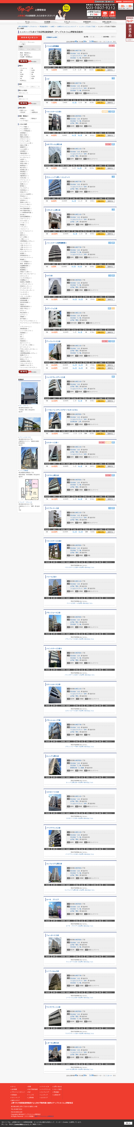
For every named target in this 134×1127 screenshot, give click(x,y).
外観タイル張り (26, 271)
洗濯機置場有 (25, 265)
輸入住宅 (23, 167)
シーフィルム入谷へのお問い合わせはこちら (79, 997)
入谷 (78, 53)
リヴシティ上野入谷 (53, 210)
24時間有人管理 (26, 361)
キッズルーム (25, 157)
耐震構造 (23, 270)
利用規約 (14, 1095)
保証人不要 (24, 145)
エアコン (23, 314)
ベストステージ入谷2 (53, 541)
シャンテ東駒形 (23, 470)
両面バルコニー (26, 249)
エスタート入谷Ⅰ (52, 442)
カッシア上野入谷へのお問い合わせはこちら (79, 782)
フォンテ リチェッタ (25, 502)
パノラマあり (24, 120)
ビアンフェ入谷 (51, 308)
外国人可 (23, 192)
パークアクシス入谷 (53, 828)
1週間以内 (35, 112)
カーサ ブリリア (52, 899)
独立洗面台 (24, 312)
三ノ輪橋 (81, 767)
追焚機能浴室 (25, 298)
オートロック (25, 347)
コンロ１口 (24, 292)
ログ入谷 (49, 275)
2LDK (22, 74)
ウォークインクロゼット (28, 321)
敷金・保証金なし (25, 53)
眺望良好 (23, 165)
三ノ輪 (79, 58)
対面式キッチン (26, 286)
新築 (29, 1086)
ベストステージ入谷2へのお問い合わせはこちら (79, 567)
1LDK (33, 70)
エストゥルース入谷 (53, 684)
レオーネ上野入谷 (52, 1043)
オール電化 (24, 237)
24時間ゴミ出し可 (26, 365)
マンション (31, 42)
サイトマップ (16, 1097)
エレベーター (25, 243)
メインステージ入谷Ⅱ (54, 648)
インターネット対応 (27, 345)
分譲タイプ (24, 161)
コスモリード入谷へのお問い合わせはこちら (79, 818)
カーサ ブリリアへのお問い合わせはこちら (79, 926)
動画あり (34, 118)
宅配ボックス (25, 351)
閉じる (128, 1123)
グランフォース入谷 (53, 612)
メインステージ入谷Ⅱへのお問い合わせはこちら (80, 675)
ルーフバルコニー (26, 231)
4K (21, 78)
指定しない (23, 110)
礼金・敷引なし (25, 55)
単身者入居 (24, 169)
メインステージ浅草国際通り (56, 243)
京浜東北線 (73, 421)
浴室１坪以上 (25, 308)
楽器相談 (23, 133)
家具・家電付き (26, 263)
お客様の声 (57, 1095)
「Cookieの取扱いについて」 (21, 1124)
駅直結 (23, 186)
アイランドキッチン (27, 290)
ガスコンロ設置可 (26, 194)
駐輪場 (23, 259)
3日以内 (22, 112)
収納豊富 (23, 332)
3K (32, 74)
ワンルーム (23, 68)
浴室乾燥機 (24, 300)
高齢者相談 (24, 153)
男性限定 (23, 171)
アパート (23, 42)
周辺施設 (56, 1092)
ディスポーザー (26, 288)
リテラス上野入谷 (52, 475)
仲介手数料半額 (26, 210)
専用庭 (23, 225)
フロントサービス (26, 363)
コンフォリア (45, 1092)
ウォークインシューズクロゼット (30, 323)
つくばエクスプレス (76, 55)
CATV (23, 339)
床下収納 (23, 319)
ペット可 (31, 1095)
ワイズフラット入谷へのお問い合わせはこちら (79, 1033)
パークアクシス (45, 1089)
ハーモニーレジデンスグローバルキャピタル (62, 410)
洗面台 (23, 304)
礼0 (29, 1092)
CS (22, 334)
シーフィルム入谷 (52, 971)
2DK (32, 72)
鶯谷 (77, 123)
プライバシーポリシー (18, 1092)
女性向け (23, 200)
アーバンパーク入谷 (53, 341)
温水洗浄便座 (25, 302)
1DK (21, 70)
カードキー (24, 182)
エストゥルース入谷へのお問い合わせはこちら (79, 710)
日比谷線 (73, 53)
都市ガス (23, 235)
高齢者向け (24, 175)
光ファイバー (25, 343)
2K (21, 72)
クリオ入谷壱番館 (52, 46)
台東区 (76, 50)
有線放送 (23, 341)
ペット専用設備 (26, 131)
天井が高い (24, 178)
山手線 (72, 123)
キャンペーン (25, 206)
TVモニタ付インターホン (28, 349)
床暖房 (23, 316)
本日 (33, 110)
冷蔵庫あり (24, 280)
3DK (21, 76)
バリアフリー (25, 155)
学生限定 (23, 174)
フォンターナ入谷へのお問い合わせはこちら (79, 962)
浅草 (85, 55)
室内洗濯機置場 (26, 216)
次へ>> (110, 41)
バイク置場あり (26, 261)
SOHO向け (24, 190)
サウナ (23, 310)
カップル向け (25, 198)
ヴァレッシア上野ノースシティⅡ (58, 177)
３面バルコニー (26, 247)
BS (22, 337)
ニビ (47, 79)
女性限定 (23, 151)
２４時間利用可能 (26, 212)
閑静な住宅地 (25, 137)
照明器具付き (25, 255)
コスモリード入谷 (52, 792)
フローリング (25, 218)
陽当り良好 (24, 135)
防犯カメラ (24, 359)
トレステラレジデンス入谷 (55, 377)
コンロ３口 (24, 294)
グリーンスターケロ (25, 437)
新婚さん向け (25, 202)
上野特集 (31, 1097)
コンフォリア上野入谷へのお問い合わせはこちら (80, 890)
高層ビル (23, 184)
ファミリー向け (26, 204)
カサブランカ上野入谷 (54, 144)
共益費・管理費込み (26, 57)
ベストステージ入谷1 (53, 111)
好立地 (23, 214)
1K (32, 68)
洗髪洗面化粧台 (26, 306)
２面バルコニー (26, 245)
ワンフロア (24, 188)
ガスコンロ (24, 276)
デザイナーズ (25, 139)
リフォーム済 (25, 141)
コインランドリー (26, 257)
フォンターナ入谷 (52, 935)
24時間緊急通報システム (28, 353)
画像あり (23, 118)
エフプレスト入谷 (52, 508)
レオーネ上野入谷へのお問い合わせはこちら (79, 1069)
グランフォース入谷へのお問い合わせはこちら (79, 639)
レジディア (44, 1095)
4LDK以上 (23, 80)
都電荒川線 (73, 767)
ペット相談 (24, 126)
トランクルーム (26, 326)
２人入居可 (24, 149)
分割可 (23, 159)
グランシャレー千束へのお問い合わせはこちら (79, 746)
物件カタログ (16, 1100)
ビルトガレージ (26, 251)
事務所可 (23, 147)
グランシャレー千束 (53, 720)
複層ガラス (24, 355)
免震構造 (23, 267)
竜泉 (79, 116)
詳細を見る (100, 70)
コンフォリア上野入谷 (54, 864)
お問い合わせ (58, 1086)
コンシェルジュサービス (28, 367)
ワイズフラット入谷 (53, 1007)
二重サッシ (24, 239)
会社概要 (14, 1089)
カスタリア (44, 1097)
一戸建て (23, 44)
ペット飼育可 (25, 129)
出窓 (22, 233)
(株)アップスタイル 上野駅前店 (44, 1116)
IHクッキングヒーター (28, 274)
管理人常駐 (24, 163)
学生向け (23, 196)
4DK (32, 78)
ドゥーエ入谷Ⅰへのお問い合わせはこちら (80, 603)
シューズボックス (26, 330)
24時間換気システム (27, 241)
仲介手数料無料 (26, 208)
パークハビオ (45, 1086)
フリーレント (25, 180)
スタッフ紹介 (58, 1089)
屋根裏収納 (24, 328)
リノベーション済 (26, 143)
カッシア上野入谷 (52, 756)
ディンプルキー (26, 357)
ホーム (14, 1086)
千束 (79, 50)
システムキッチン (26, 284)
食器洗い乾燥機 (26, 282)
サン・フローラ (23, 405)
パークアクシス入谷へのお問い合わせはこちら (79, 854)
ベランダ (23, 227)
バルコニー (24, 229)
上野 (77, 221)
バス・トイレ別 (26, 296)
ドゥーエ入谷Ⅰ (51, 577)
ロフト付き (24, 221)
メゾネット (24, 223)
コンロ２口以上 (26, 278)
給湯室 (23, 253)
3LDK (33, 76)
